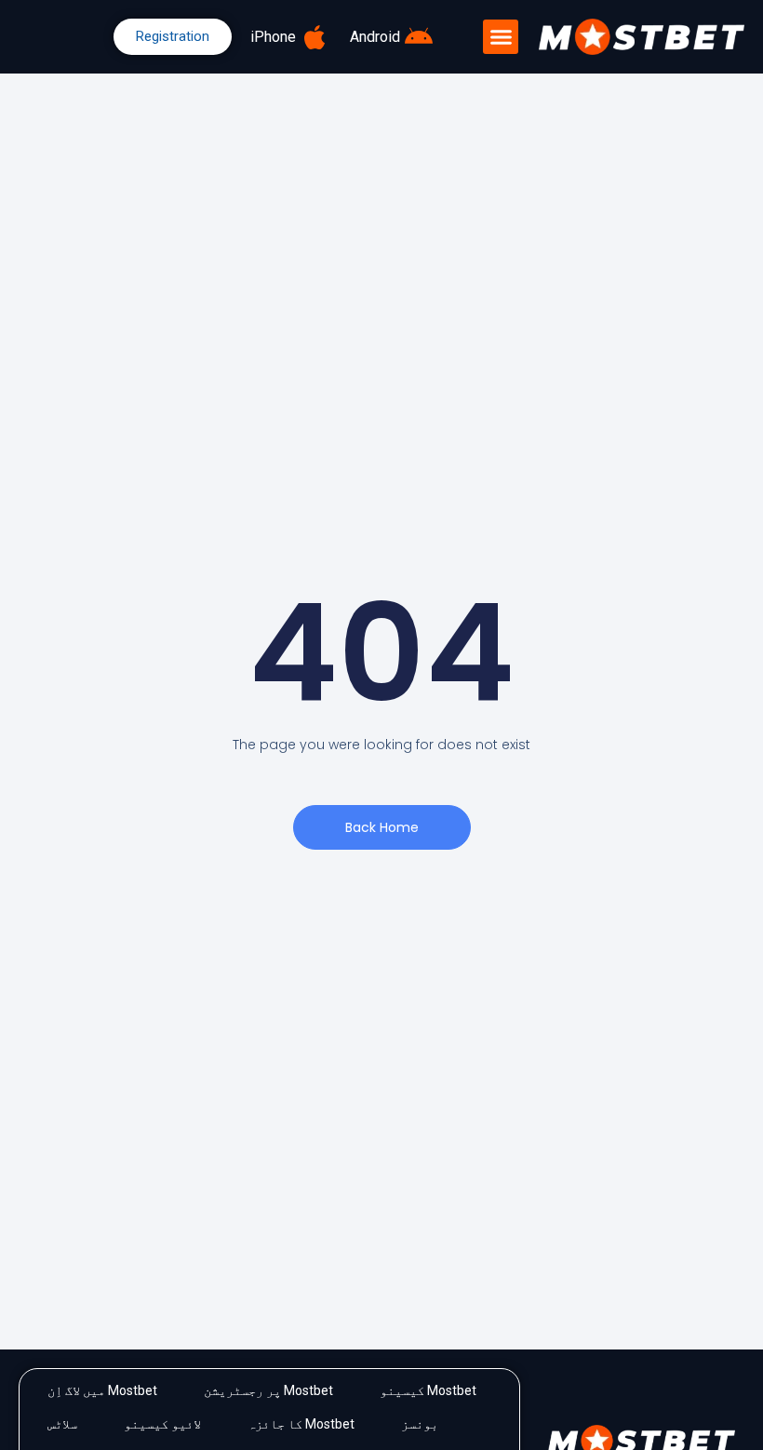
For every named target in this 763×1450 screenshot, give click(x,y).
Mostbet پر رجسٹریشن (268, 1390)
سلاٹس (62, 1423)
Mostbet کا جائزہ (301, 1423)
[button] (500, 37)
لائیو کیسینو (162, 1423)
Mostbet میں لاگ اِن (102, 1390)
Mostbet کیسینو (428, 1390)
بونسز (419, 1423)
